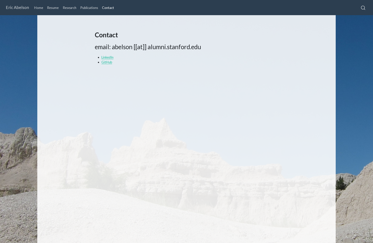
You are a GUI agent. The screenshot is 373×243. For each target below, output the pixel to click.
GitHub (106, 62)
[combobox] (363, 7)
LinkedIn (107, 57)
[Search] (363, 7)
